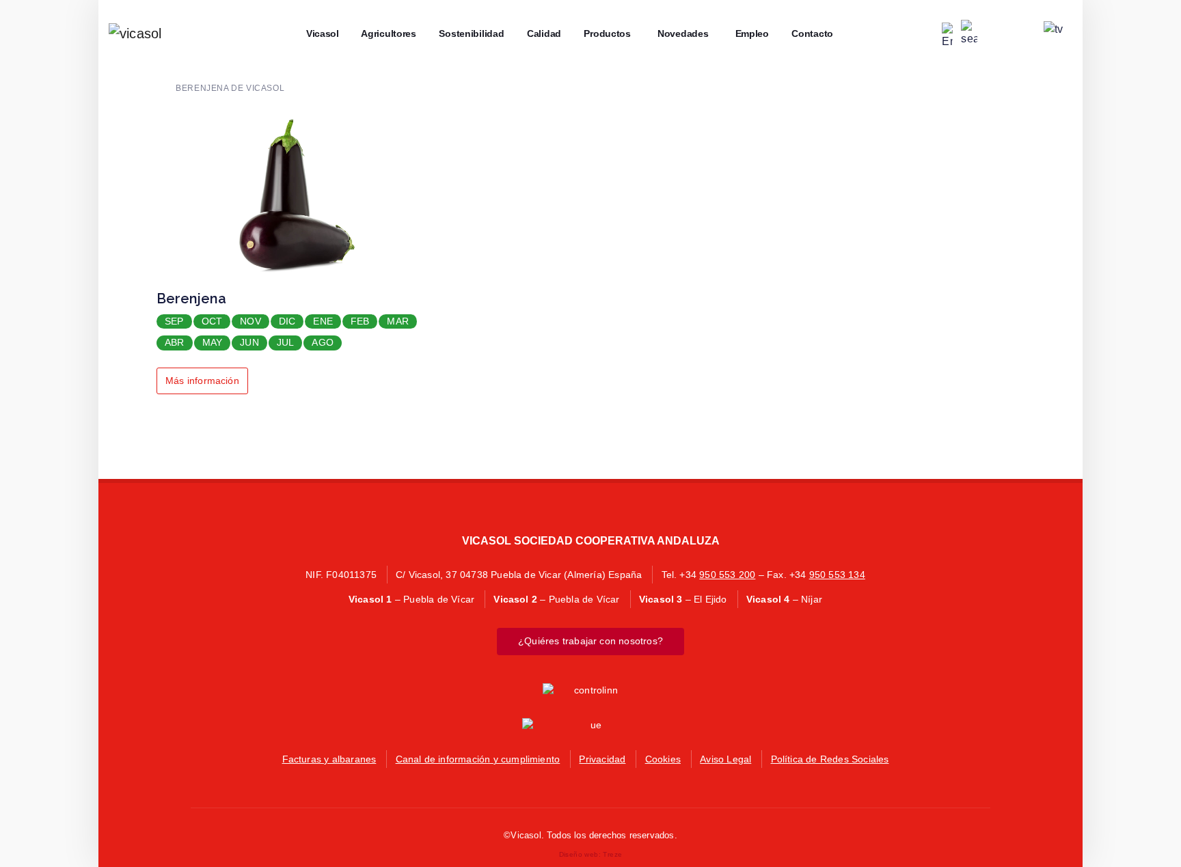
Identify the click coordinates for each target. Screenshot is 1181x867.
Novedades (679, 33)
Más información (202, 380)
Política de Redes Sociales (830, 759)
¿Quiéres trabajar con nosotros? (590, 640)
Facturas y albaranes (329, 759)
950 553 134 (837, 574)
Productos (603, 33)
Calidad (540, 33)
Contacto (808, 33)
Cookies (663, 759)
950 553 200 (727, 574)
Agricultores (384, 33)
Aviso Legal (725, 759)
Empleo (747, 33)
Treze (612, 854)
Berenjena (191, 298)
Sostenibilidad (467, 33)
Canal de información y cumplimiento (478, 759)
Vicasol (318, 33)
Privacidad (602, 759)
